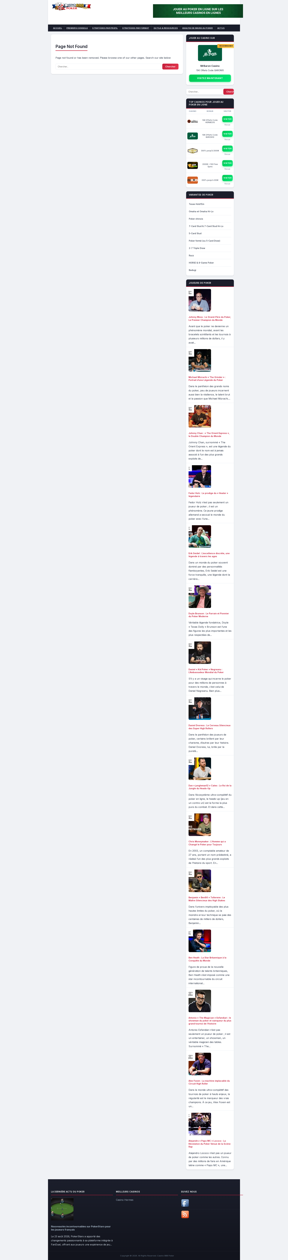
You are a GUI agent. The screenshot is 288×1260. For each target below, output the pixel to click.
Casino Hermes (124, 1199)
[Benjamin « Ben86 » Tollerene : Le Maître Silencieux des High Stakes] (200, 891)
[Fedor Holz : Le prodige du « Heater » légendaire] (200, 486)
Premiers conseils (77, 28)
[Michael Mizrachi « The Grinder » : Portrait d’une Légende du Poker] (200, 370)
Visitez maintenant (210, 78)
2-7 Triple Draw (197, 248)
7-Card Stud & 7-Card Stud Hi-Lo (206, 226)
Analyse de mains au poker (197, 28)
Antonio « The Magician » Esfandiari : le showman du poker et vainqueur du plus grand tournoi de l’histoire (210, 1020)
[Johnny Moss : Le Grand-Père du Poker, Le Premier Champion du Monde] (200, 310)
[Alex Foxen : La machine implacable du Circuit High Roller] (200, 1074)
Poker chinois (196, 218)
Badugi (192, 270)
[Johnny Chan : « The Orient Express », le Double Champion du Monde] (200, 426)
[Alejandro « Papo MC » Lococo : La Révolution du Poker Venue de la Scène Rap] (200, 1134)
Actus (221, 28)
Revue (227, 125)
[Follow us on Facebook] (185, 1206)
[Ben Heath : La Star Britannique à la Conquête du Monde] (200, 951)
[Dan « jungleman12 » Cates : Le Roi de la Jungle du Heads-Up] (200, 779)
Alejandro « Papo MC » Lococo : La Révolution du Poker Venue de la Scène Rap (210, 1144)
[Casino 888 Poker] (71, 9)
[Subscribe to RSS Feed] (185, 1217)
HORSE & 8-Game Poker (201, 262)
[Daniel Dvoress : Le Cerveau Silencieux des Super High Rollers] (200, 718)
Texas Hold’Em (196, 204)
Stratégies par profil (105, 28)
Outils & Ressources (166, 28)
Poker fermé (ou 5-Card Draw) (204, 240)
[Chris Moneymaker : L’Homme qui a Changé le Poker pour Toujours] (200, 835)
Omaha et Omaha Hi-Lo (201, 211)
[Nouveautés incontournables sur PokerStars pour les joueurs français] (62, 1219)
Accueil (57, 28)
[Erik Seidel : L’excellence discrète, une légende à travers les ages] (200, 546)
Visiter (227, 119)
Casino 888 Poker (165, 1255)
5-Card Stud (195, 233)
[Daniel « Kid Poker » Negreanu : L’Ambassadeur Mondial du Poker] (200, 663)
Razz (191, 255)
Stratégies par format (135, 28)
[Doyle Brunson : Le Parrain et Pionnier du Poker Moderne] (200, 607)
